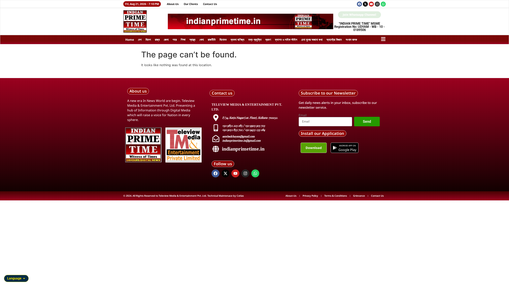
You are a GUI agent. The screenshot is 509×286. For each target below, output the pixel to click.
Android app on (347, 145)
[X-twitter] (365, 4)
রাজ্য (157, 40)
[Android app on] (335, 148)
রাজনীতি (212, 40)
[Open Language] (24, 278)
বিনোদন (223, 40)
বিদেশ (148, 40)
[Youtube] (371, 4)
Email (303, 115)
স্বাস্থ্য (192, 40)
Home (129, 40)
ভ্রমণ (268, 40)
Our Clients (191, 4)
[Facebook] (359, 4)
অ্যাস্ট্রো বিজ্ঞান (334, 40)
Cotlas (240, 195)
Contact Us (210, 4)
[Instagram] (377, 4)
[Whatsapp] (383, 4)
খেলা (201, 40)
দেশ (140, 40)
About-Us (173, 4)
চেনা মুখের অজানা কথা (311, 40)
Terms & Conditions (335, 195)
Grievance (359, 195)
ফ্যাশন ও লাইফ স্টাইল (286, 40)
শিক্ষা (183, 40)
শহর (175, 40)
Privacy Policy (310, 195)
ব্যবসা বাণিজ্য (237, 40)
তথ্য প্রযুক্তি (254, 40)
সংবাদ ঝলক (351, 40)
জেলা (166, 40)
